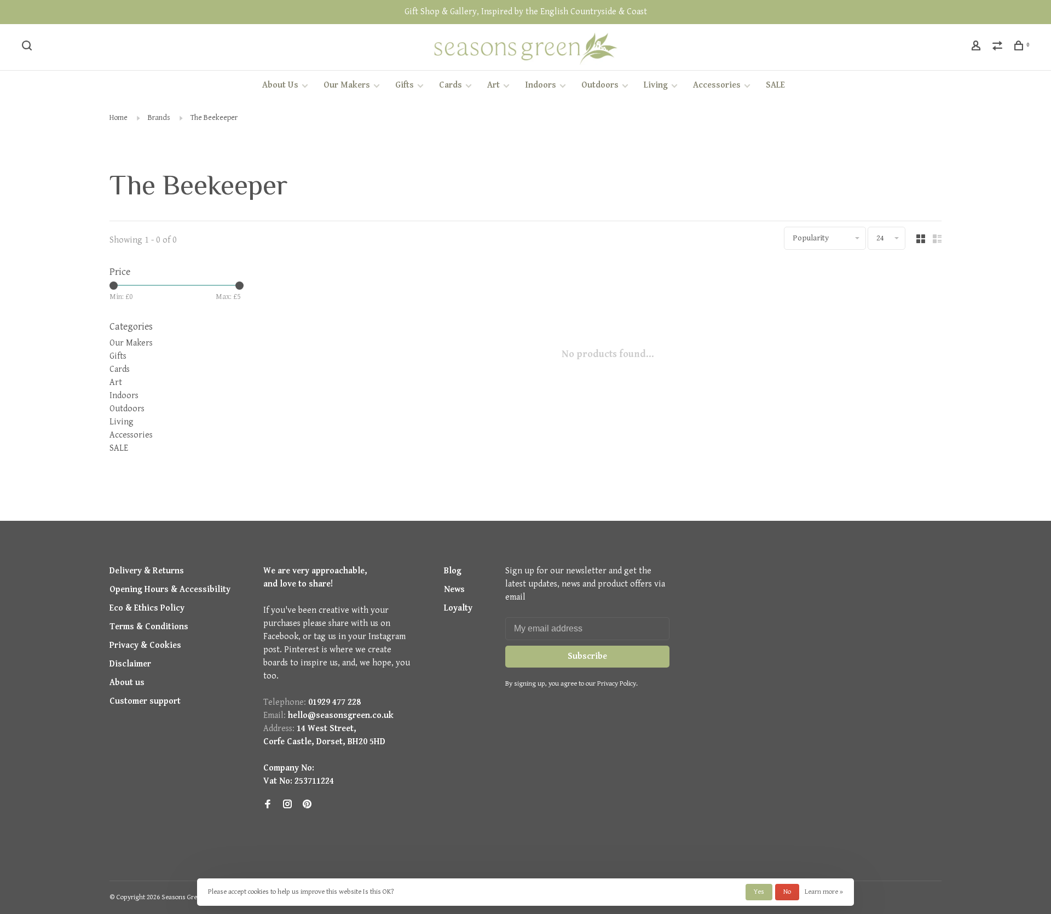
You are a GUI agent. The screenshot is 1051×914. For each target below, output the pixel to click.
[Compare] (998, 47)
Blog (452, 571)
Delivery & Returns (146, 571)
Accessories (717, 85)
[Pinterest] (307, 805)
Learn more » (824, 892)
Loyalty (458, 608)
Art (493, 85)
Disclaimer (130, 664)
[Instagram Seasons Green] (287, 805)
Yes (759, 892)
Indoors (540, 85)
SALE (775, 85)
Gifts (404, 85)
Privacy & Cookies (145, 645)
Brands (159, 117)
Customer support (145, 701)
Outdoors (600, 85)
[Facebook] (267, 805)
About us (127, 682)
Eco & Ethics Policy (146, 608)
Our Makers (347, 85)
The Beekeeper (214, 117)
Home (118, 117)
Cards (450, 85)
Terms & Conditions (148, 627)
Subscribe (587, 656)
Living (656, 85)
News (454, 589)
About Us (280, 85)
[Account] (977, 47)
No (787, 892)
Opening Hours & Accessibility (169, 589)
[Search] (28, 47)
